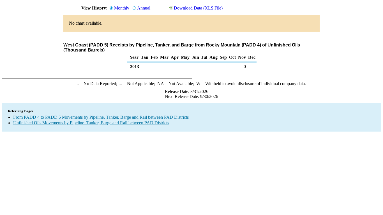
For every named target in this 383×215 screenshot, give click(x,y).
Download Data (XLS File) (198, 8)
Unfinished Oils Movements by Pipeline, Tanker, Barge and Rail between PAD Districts (91, 122)
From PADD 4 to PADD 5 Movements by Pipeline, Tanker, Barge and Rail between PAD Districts (101, 117)
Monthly (121, 8)
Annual (143, 8)
